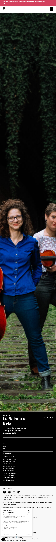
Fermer (51, 2)
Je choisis (17, 534)
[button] (3, 539)
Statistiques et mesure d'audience (10, 528)
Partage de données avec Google (10, 527)
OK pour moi (27, 534)
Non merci (6, 534)
